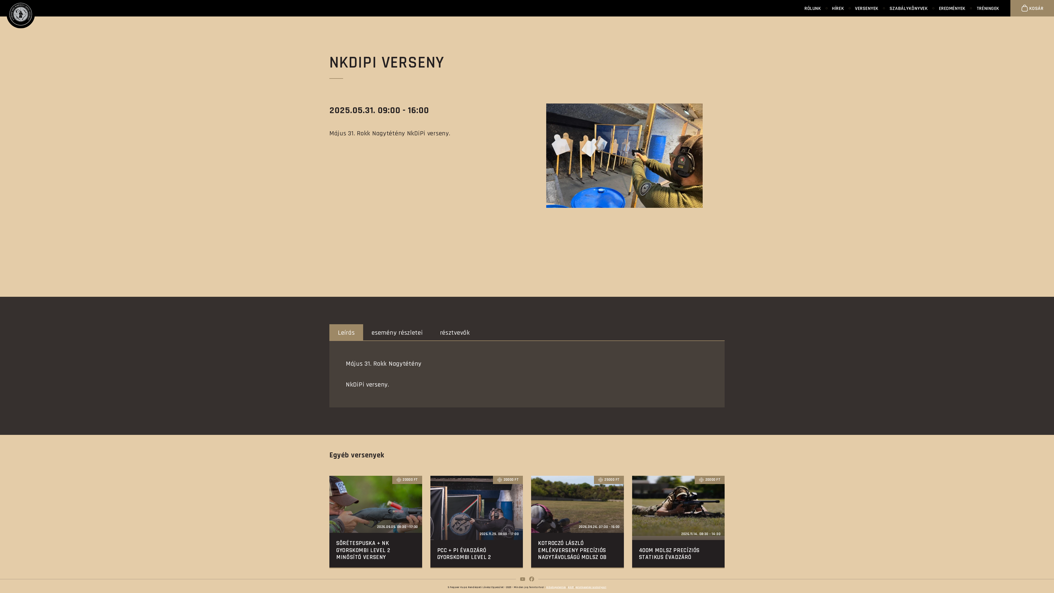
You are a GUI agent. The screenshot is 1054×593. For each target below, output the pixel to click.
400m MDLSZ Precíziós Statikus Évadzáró (669, 554)
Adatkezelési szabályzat (591, 587)
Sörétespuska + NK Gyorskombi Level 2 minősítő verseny (363, 550)
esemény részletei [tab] (397, 333)
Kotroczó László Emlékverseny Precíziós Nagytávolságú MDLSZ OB (572, 550)
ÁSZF (571, 587)
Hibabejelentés (556, 587)
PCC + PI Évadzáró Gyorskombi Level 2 (464, 554)
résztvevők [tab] (455, 333)
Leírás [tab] (346, 333)
